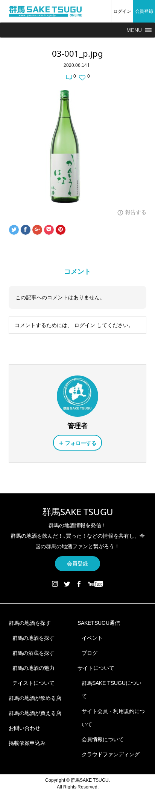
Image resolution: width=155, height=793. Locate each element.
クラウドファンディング (111, 754)
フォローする (81, 443)
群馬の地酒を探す (30, 623)
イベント (92, 638)
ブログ (89, 653)
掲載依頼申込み (27, 743)
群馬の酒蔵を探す (33, 653)
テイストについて (33, 683)
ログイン (122, 11)
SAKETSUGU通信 (99, 623)
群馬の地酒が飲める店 (35, 698)
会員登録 (144, 11)
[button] (134, 30)
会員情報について (103, 739)
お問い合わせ (24, 728)
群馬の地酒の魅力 (33, 668)
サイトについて (96, 668)
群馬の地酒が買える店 (35, 713)
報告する (135, 212)
